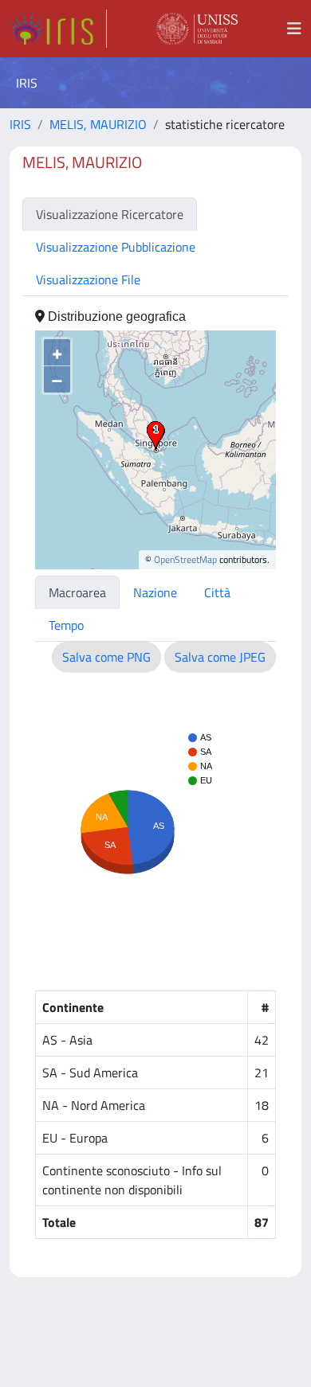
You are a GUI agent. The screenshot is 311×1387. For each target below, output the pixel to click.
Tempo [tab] (66, 625)
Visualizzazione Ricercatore (109, 214)
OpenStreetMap (185, 559)
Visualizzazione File (88, 279)
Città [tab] (217, 592)
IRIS (20, 124)
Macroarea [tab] (77, 592)
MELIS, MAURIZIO (98, 124)
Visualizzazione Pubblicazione (115, 246)
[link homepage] (58, 29)
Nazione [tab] (155, 592)
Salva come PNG (106, 656)
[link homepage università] (197, 29)
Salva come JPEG (220, 656)
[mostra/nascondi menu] (294, 29)
